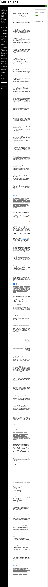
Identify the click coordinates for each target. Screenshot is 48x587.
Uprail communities (15, 438)
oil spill (14, 289)
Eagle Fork (25, 200)
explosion (28, 200)
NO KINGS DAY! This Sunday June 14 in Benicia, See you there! (4, 69)
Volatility (22, 213)
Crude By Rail (20, 12)
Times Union (14, 206)
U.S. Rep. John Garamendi (26, 437)
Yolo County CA (15, 439)
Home (20, 5)
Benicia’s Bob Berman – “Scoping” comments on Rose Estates (4, 17)
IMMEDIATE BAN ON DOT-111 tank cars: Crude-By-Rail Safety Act (21, 216)
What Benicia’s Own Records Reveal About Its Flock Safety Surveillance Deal (4, 42)
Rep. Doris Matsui (28, 289)
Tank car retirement (18, 213)
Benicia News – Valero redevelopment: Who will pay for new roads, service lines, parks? (4, 33)
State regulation (23, 297)
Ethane (22, 287)
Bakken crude (22, 198)
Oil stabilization (20, 13)
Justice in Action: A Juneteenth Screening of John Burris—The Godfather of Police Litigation (4, 58)
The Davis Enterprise (18, 306)
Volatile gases (15, 207)
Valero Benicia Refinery (21, 438)
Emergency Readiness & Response (16, 287)
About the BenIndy (39, 5)
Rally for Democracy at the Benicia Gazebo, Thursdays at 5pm (4, 77)
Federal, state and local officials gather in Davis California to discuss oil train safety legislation (21, 449)
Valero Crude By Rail (21, 445)
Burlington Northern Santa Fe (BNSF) (17, 199)
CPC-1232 (17, 12)
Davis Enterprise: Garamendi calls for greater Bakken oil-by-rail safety (21, 301)
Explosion (28, 12)
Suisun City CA (25, 436)
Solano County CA (23, 435)
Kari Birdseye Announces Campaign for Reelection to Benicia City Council (3, 14)
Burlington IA (26, 198)
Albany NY (14, 198)
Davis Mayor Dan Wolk (19, 569)
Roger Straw (19, 219)
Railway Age (17, 205)
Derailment (23, 12)
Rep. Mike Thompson (21, 290)
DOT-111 (26, 12)
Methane (28, 288)
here (24, 225)
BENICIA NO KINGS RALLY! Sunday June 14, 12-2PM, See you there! (4, 67)
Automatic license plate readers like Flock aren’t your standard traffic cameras (4, 30)
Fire (13, 13)
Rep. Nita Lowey (25, 290)
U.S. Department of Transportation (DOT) (21, 206)
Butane (23, 199)
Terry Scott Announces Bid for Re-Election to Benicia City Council (4, 45)
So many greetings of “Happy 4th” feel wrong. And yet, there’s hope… (4, 51)
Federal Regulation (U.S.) (19, 212)
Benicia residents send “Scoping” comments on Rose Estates (4, 25)
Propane (14, 205)
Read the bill (16, 224)
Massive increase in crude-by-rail (22, 288)
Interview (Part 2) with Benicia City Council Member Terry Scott (4, 11)
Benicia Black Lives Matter (25, 5)
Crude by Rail (14, 200)
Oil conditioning (16, 13)
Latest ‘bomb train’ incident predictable (20, 15)
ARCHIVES (43, 5)
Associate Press (18, 198)
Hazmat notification (24, 212)
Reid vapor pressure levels (26, 13)
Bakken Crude (14, 12)
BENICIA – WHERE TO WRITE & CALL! (33, 5)
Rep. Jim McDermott (15, 290)
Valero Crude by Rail (27, 438)
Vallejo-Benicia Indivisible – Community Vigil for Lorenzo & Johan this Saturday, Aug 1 (4, 20)
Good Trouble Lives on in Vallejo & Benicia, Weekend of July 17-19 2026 (4, 36)
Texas (27, 205)
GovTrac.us (14, 225)
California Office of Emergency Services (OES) (22, 568)
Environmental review (24, 570)
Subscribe (36, 15)
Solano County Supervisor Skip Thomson (18, 436)
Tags (1, 84)
